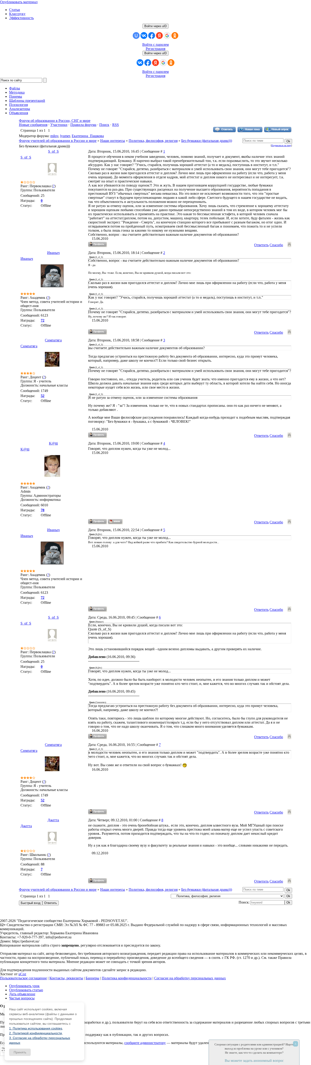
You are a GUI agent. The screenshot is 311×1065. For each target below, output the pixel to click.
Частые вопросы (22, 998)
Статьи (14, 10)
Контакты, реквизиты (66, 978)
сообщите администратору (145, 1043)
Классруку (17, 14)
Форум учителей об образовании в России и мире (58, 141)
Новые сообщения (33, 125)
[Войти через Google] (167, 35)
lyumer (65, 136)
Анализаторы (19, 109)
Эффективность (21, 18)
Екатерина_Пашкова (88, 136)
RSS (115, 125)
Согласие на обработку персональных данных (190, 978)
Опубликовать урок (24, 986)
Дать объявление (22, 994)
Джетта (53, 820)
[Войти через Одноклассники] (174, 35)
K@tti (53, 443)
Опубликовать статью (26, 990)
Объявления (18, 113)
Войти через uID (155, 26)
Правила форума (83, 125)
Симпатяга (53, 340)
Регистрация (155, 49)
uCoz (22, 974)
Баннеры (92, 978)
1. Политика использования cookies (35, 1028)
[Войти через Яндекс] (159, 35)
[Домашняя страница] (115, 521)
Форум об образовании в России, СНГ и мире (54, 121)
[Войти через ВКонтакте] (143, 35)
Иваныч (53, 253)
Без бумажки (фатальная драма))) (206, 141)
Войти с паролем (155, 44)
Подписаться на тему (281, 145)
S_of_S (53, 151)
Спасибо (276, 245)
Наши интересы (112, 141)
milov (54, 136)
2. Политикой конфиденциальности (35, 1033)
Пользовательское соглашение (23, 978)
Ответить (261, 245)
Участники (58, 125)
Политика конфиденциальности (127, 978)
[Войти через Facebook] (151, 35)
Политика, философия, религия (153, 141)
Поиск (104, 125)
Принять (20, 1052)
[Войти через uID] (136, 35)
